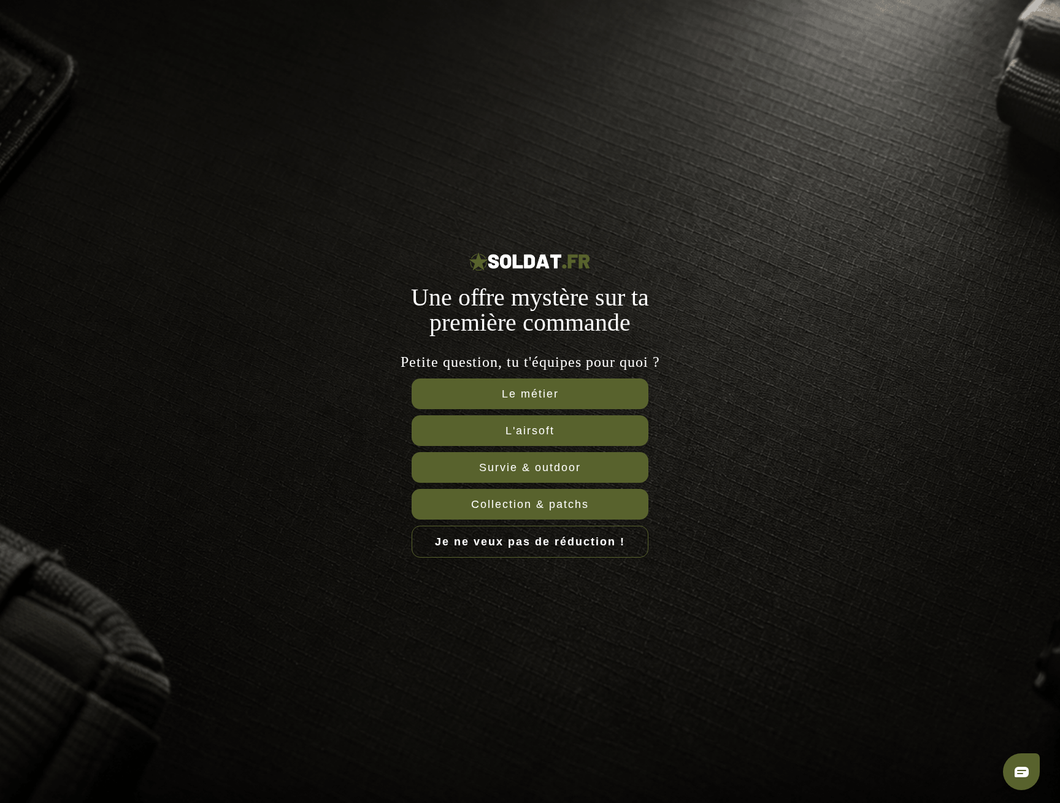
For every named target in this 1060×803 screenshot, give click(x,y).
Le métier (530, 394)
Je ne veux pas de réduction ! (530, 542)
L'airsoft (530, 431)
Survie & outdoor (530, 467)
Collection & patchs (530, 504)
